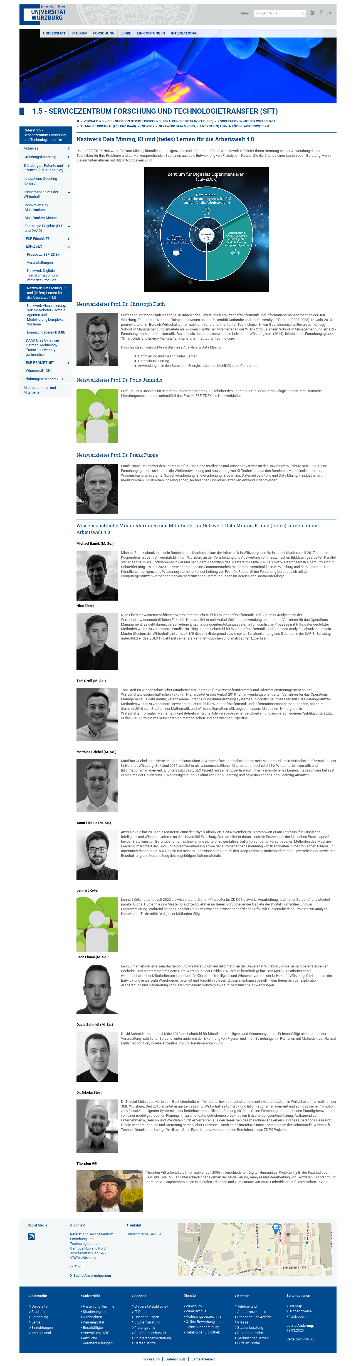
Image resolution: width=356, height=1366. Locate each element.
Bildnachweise (300, 1311)
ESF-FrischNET (38, 239)
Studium (79, 33)
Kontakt (79, 1225)
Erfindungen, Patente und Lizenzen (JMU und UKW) (43, 167)
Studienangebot (95, 1312)
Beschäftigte (93, 1327)
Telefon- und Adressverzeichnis (251, 1309)
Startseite (39, 1296)
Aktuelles (31, 148)
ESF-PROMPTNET (40, 362)
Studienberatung (147, 1322)
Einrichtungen (151, 33)
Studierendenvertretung (152, 1338)
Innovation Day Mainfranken (36, 207)
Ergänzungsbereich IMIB (46, 332)
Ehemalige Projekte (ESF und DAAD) (44, 228)
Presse (242, 1322)
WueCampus (196, 1311)
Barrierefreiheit (203, 1359)
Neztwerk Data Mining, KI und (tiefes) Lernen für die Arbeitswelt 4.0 (47, 293)
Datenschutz (175, 1359)
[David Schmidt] (97, 1057)
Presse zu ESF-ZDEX (43, 254)
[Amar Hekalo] (97, 855)
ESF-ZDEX (34, 246)
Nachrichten (92, 1317)
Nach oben (297, 1316)
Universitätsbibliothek (151, 1306)
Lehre (125, 33)
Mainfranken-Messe (41, 218)
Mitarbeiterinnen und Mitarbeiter (40, 389)
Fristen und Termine (98, 1306)
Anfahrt (135, 1225)
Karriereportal (93, 1322)
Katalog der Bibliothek (203, 1332)
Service (140, 1296)
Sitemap (295, 1306)
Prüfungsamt (144, 1327)
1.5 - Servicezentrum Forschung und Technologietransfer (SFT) (155, 111)
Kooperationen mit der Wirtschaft (41, 194)
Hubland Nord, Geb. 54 (144, 1234)
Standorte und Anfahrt (254, 1317)
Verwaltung (94, 121)
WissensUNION (38, 371)
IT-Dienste (142, 1312)
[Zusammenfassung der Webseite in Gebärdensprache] (320, 13)
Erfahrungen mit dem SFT (44, 379)
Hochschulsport (146, 1317)
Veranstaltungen (40, 262)
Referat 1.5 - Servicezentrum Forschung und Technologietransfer (45, 135)
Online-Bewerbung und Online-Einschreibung (203, 1324)
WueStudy (194, 1306)
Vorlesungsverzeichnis (203, 1316)
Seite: (290, 1339)
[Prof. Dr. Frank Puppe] (97, 489)
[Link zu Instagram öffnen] (32, 1237)
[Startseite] (77, 121)
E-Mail (79, 1267)
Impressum (151, 1359)
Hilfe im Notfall (249, 1343)
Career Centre (145, 1343)
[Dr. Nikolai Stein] (97, 1126)
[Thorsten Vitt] (109, 1191)
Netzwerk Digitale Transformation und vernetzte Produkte (42, 275)
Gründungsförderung (40, 157)
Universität (54, 33)
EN (329, 13)
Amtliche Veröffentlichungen (98, 1340)
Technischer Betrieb (253, 1338)
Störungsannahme (251, 1333)
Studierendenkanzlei (150, 1333)
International (184, 33)
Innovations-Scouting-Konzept (41, 180)
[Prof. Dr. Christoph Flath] (97, 339)
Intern (245, 13)
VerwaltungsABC (96, 1333)
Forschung (104, 33)
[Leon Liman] (97, 989)
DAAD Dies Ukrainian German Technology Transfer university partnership (42, 347)
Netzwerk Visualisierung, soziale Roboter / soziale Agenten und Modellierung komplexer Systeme (46, 315)
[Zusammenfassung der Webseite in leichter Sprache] (312, 13)
